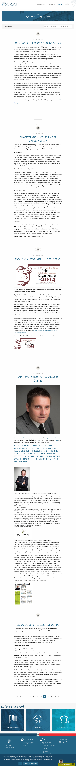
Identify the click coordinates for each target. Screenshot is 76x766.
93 (33, 696)
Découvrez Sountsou (41, 4)
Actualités (45, 751)
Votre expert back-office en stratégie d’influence (28, 743)
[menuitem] (42, 4)
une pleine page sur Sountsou (52, 438)
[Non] (74, 760)
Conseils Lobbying (47, 753)
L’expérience (25, 745)
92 (30, 696)
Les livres (45, 748)
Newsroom (60, 4)
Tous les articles (8, 26)
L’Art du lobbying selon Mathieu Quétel (38, 379)
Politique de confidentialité (30, 763)
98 (51, 696)
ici (60, 100)
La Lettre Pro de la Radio (20, 438)
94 (37, 696)
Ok (20, 763)
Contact (67, 4)
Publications (52, 4)
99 (55, 696)
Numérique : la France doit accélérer (38, 43)
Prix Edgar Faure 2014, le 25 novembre (38, 259)
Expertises (25, 747)
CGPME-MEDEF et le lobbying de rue (38, 625)
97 (48, 696)
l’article (56, 440)
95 (41, 696)
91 (26, 696)
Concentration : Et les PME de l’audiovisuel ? (38, 139)
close (73, 764)
